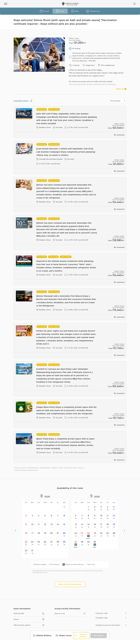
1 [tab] (31, 70)
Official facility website (22, 625)
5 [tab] (38, 70)
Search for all (60, 613)
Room (62, 11)
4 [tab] (36, 70)
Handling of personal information (108, 625)
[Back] (16, 531)
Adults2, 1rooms (65, 635)
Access (16, 619)
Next (124, 531)
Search (46, 11)
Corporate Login (102, 613)
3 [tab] (35, 70)
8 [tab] (43, 70)
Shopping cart (95, 11)
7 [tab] (41, 70)
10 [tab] (46, 70)
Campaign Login (102, 618)
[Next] (124, 531)
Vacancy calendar (83, 635)
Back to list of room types (70, 584)
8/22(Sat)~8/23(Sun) (43, 635)
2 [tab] (33, 70)
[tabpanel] (39, 55)
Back (16, 531)
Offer (77, 11)
